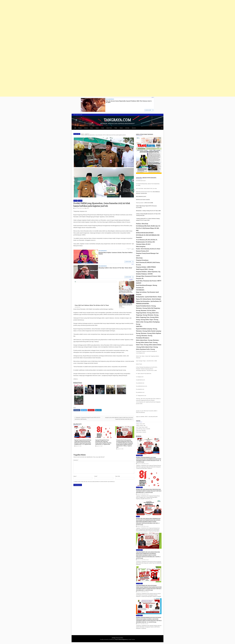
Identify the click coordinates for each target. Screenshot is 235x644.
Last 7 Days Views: (140, 427)
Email (95, 476)
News (91, 128)
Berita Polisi (109, 128)
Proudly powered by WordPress (107, 639)
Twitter (84, 410)
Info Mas (127, 128)
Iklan (141, 455)
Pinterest (91, 410)
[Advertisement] (36, 22)
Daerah (80, 128)
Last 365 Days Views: (141, 428)
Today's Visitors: (140, 425)
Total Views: (139, 430)
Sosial (102, 128)
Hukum (97, 128)
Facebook (77, 410)
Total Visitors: (139, 432)
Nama (75, 476)
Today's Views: (139, 423)
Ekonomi (134, 128)
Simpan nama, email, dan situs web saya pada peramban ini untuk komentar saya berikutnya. (94, 481)
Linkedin (99, 410)
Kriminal (86, 128)
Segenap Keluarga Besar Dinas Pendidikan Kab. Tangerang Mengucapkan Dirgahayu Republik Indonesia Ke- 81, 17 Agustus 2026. (103, 442)
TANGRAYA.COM (117, 120)
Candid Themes (131, 639)
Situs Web (117, 476)
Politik (115, 128)
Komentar (75, 460)
